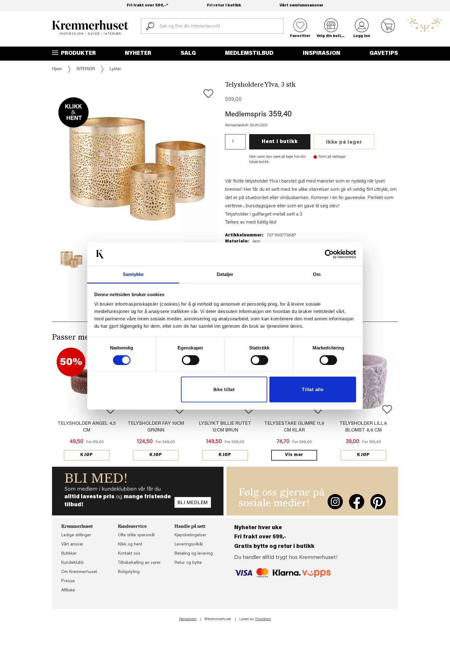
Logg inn (361, 36)
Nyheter (138, 53)
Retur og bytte (188, 563)
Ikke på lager (344, 142)
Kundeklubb (72, 563)
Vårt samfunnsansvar (301, 5)
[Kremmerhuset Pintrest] (378, 501)
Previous (48, 176)
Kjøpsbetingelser (190, 535)
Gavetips (383, 53)
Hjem (57, 69)
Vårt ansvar (72, 544)
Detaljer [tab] (225, 274)
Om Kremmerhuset (79, 572)
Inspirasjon (321, 53)
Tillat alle (312, 389)
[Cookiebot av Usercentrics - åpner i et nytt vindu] (329, 254)
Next (229, 176)
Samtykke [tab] (133, 274)
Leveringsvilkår (188, 544)
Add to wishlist (387, 409)
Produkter (78, 53)
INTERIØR (86, 69)
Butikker (69, 554)
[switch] (190, 360)
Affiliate (68, 590)
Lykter (115, 69)
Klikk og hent (130, 544)
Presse (68, 581)
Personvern (188, 619)
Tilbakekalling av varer (139, 563)
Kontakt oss (129, 554)
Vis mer (294, 455)
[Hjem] (90, 28)
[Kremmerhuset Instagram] (335, 501)
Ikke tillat (224, 389)
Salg (188, 53)
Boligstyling (129, 572)
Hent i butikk (280, 141)
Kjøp (86, 455)
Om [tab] (317, 274)
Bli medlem (193, 502)
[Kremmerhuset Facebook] (356, 501)
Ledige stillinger (76, 535)
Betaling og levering (193, 554)
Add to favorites (208, 94)
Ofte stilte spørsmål (136, 535)
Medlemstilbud (249, 53)
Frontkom (263, 619)
